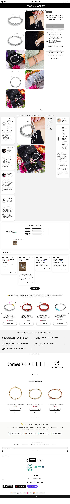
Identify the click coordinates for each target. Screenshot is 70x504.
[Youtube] (42, 483)
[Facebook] (27, 483)
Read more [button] (5, 269)
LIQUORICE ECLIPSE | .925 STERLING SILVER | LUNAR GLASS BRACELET (55, 405)
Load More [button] (35, 288)
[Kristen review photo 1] (26, 266)
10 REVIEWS (58, 19)
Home (25, 10)
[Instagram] (34, 483)
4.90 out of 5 (15, 231)
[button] (27, 228)
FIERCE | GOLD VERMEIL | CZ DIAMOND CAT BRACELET (15, 405)
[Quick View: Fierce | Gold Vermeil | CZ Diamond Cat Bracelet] (15, 412)
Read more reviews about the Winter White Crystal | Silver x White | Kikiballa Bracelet (62, 173)
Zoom (42, 110)
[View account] (64, 1)
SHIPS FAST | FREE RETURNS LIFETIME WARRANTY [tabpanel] (35, 6)
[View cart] (68, 1)
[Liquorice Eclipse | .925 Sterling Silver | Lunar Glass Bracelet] (55, 393)
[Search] (2, 1)
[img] (5, 257)
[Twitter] (31, 483)
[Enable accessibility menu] (5, 1)
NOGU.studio (35, 1)
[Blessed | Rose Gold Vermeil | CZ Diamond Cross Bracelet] (35, 393)
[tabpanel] (13, 364)
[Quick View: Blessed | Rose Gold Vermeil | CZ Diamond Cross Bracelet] (35, 412)
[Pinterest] (38, 483)
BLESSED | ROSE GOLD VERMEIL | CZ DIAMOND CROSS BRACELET (35, 405)
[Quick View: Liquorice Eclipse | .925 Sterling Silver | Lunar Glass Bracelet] (55, 412)
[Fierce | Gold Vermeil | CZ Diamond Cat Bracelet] (15, 393)
